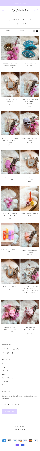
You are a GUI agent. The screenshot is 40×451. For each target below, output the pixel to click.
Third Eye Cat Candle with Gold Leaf (30, 329)
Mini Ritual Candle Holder (29, 215)
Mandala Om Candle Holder (30, 178)
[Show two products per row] (37, 31)
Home (4, 364)
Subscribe (9, 411)
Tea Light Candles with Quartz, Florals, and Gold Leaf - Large (29, 289)
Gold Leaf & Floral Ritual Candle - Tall (10, 140)
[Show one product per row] (34, 31)
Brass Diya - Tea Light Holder (10, 64)
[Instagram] (8, 352)
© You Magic (20, 427)
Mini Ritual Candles (10, 249)
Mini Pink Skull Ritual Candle (10, 215)
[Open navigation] (3, 10)
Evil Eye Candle (30, 63)
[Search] (34, 10)
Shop (3, 367)
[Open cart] (37, 10)
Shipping (5, 381)
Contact (4, 374)
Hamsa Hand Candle (10, 177)
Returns (4, 385)
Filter (7, 31)
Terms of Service (7, 378)
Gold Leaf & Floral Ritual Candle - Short (29, 102)
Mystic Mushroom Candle (30, 251)
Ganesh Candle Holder (10, 101)
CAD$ (19, 422)
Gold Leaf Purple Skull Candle (29, 139)
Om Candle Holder (10, 287)
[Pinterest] (12, 352)
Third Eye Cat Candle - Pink (10, 328)
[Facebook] (3, 352)
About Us (5, 371)
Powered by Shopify (20, 429)
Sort (22, 31)
